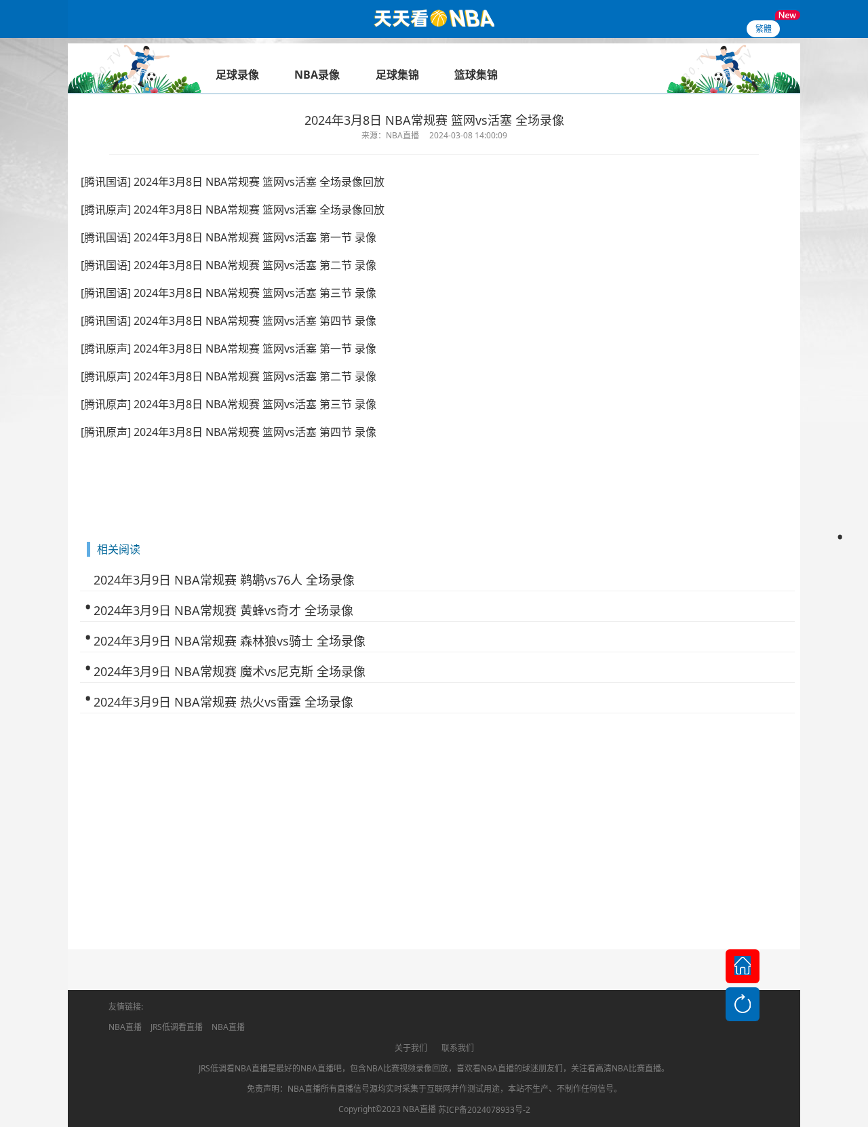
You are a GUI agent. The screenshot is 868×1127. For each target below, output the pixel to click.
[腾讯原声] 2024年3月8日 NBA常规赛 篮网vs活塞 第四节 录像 (228, 431)
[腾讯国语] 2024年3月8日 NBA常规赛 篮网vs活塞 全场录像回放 (232, 181)
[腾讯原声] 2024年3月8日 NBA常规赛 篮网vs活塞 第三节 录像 (228, 404)
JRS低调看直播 (177, 1027)
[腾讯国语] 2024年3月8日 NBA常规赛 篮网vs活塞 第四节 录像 (228, 320)
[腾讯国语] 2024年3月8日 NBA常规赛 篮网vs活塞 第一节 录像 (228, 237)
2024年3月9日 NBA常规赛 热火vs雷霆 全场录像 (223, 702)
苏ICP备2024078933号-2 (484, 1109)
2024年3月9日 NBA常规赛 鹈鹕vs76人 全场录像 (224, 580)
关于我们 (411, 1048)
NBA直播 (125, 1027)
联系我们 (457, 1048)
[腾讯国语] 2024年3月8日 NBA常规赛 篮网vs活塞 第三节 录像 (228, 292)
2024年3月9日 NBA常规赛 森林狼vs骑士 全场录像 (230, 641)
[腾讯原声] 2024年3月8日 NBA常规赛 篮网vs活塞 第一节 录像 (228, 348)
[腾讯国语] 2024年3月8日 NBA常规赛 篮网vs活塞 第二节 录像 (228, 265)
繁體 (763, 29)
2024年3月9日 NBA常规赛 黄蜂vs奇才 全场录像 (223, 610)
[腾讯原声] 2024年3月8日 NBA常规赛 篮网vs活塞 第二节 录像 (228, 376)
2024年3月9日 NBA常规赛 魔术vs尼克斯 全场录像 (230, 671)
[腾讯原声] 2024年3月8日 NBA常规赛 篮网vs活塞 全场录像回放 (232, 209)
